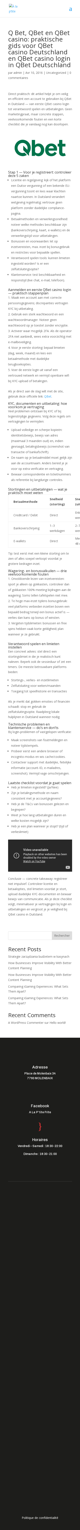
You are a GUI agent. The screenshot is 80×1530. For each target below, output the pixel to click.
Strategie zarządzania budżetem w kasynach (38, 956)
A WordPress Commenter (26, 1023)
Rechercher (62, 935)
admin (17, 73)
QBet (47, 396)
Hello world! (57, 1023)
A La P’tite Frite (40, 1112)
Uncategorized (56, 73)
